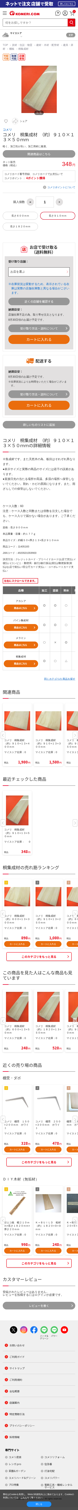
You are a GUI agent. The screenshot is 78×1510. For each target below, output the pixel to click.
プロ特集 (14, 1484)
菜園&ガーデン (17, 1471)
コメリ (7, 129)
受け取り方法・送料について (39, 328)
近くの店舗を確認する (39, 301)
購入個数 (19, 202)
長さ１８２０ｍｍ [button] (20, 226)
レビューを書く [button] (39, 1305)
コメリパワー (52, 1478)
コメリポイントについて (61, 187)
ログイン (40, 1294)
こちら (23, 1497)
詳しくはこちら (66, 3)
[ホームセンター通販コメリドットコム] (25, 14)
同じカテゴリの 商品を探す (59, 678)
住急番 (48, 1464)
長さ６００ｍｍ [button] (20, 215)
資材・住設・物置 (22, 44)
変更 (71, 34)
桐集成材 (23, 48)
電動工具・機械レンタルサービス (58, 1486)
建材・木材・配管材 (47, 44)
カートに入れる (39, 339)
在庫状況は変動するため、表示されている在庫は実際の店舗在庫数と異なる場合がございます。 (40, 288)
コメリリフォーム (54, 1457)
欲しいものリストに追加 (39, 424)
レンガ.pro (15, 1464)
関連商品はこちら (39, 154)
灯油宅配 (49, 1471)
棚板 (11, 48)
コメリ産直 (15, 1457)
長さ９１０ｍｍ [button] (58, 215)
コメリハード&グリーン (22, 1478)
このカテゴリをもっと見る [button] (39, 956)
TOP (6, 44)
